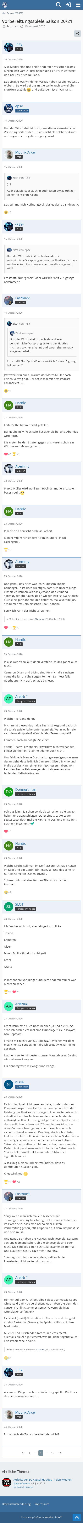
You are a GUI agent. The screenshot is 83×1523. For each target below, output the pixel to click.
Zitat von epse (22, 250)
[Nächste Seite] (59, 1453)
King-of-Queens (22, 1483)
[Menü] (78, 5)
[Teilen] (77, 33)
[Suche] (59, 5)
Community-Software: (41, 1517)
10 (52, 1453)
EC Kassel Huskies (23, 1487)
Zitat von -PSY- (22, 178)
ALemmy (39, 619)
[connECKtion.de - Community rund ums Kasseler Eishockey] (4, 5)
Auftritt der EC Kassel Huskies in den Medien (43, 1479)
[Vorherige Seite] (23, 1453)
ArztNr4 (40, 1349)
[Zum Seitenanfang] (77, 1517)
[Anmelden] (68, 5)
